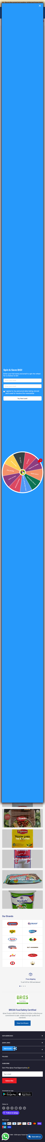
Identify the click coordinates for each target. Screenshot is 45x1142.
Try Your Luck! (22, 398)
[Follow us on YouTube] (16, 1108)
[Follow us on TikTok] (20, 1108)
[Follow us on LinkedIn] (24, 1108)
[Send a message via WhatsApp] (5, 1136)
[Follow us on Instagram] (12, 1108)
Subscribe (9, 1081)
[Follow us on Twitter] (7, 1108)
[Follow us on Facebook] (3, 1108)
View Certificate (22, 1023)
